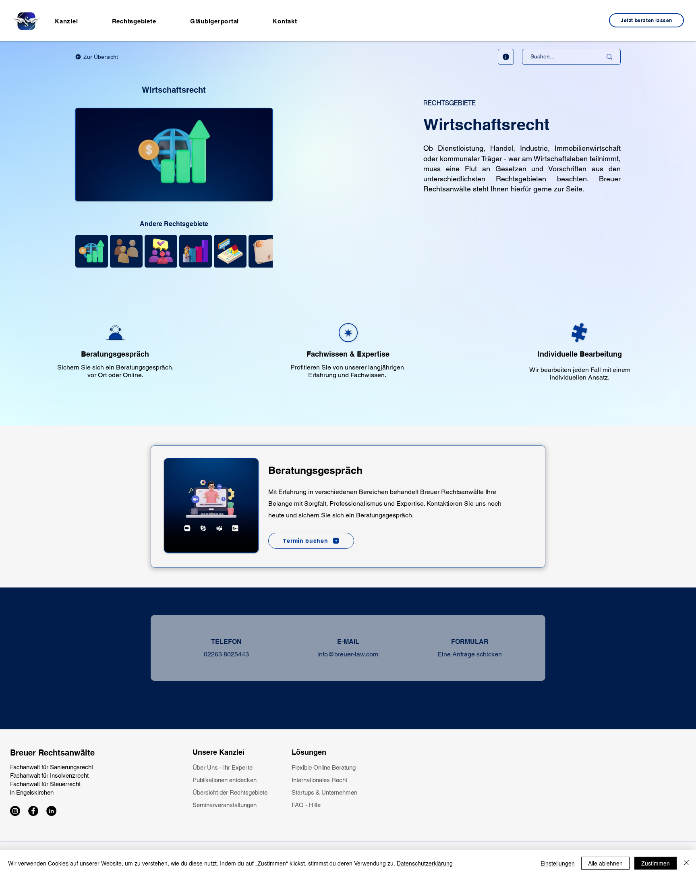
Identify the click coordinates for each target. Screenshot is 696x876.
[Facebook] (33, 811)
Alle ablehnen (605, 863)
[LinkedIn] (51, 811)
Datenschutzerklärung (425, 863)
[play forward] (263, 251)
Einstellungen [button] (558, 863)
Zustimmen (655, 863)
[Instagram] (15, 811)
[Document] (506, 57)
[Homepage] (26, 21)
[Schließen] (686, 863)
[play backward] (85, 251)
